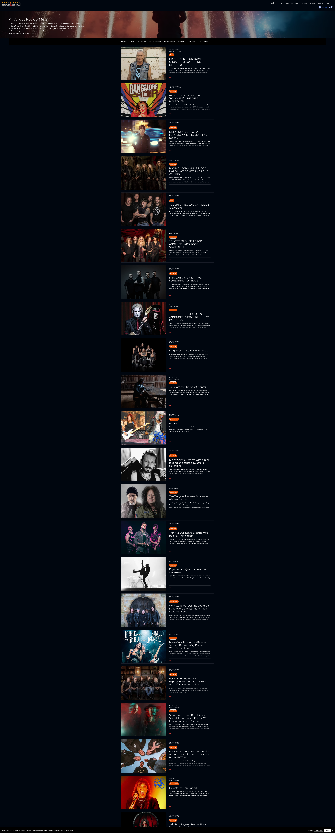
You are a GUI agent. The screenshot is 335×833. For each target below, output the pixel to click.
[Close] (333, 830)
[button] (272, 3)
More (206, 41)
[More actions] (210, 50)
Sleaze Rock (173, 492)
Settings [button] (310, 830)
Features (192, 41)
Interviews (181, 41)
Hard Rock (173, 91)
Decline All (319, 830)
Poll (199, 41)
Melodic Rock (174, 601)
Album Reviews (169, 41)
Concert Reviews (155, 41)
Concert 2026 (174, 419)
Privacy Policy (69, 830)
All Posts (124, 41)
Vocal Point (142, 41)
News (132, 41)
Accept (327, 830)
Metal (171, 54)
